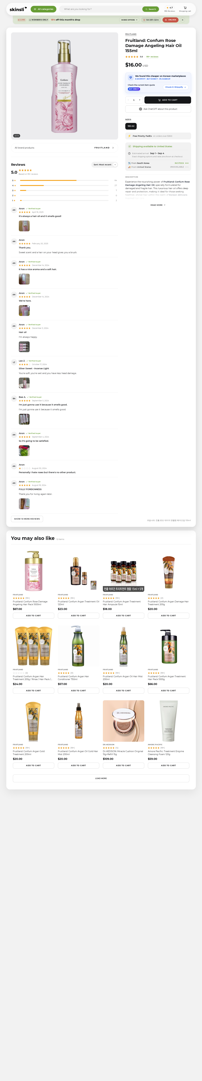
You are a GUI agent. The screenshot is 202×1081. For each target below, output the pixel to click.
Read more (157, 205)
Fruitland (131, 34)
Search (152, 9)
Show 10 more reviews (27, 519)
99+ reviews (152, 56)
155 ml (131, 126)
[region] (64, 86)
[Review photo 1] (24, 226)
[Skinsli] (18, 9)
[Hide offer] (182, 19)
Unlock (172, 20)
